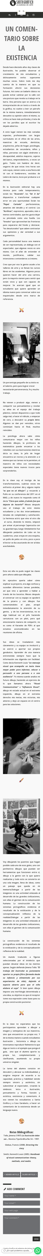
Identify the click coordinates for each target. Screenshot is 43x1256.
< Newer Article (11, 1174)
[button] (37, 1250)
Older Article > (29, 1174)
